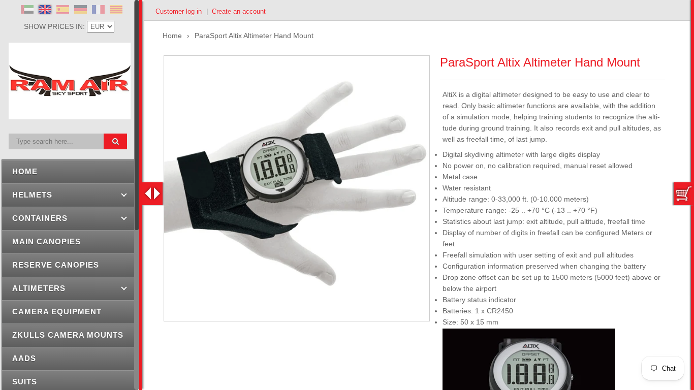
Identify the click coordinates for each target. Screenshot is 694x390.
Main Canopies (46, 241)
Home (25, 171)
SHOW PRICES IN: (55, 26)
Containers (40, 218)
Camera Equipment (57, 311)
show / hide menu (152, 193)
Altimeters (39, 288)
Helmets (32, 194)
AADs (24, 358)
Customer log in (178, 11)
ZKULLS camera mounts (67, 335)
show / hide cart (684, 193)
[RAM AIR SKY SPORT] (70, 114)
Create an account (239, 11)
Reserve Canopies (55, 265)
